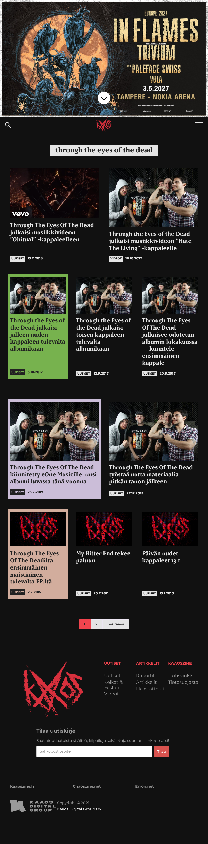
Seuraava (116, 624)
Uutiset (112, 675)
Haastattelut (150, 689)
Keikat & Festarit (113, 685)
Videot (111, 694)
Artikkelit (146, 682)
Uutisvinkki (181, 675)
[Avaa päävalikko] (199, 124)
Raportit (145, 675)
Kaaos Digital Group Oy (79, 809)
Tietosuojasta (183, 682)
